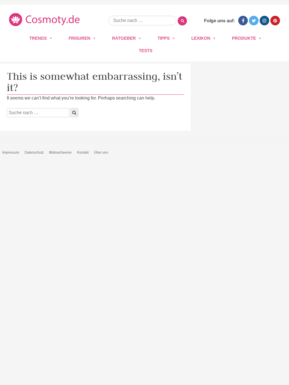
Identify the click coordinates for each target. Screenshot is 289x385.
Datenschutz (34, 152)
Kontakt (83, 152)
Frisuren (79, 38)
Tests (145, 50)
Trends (38, 38)
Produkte (244, 38)
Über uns (101, 152)
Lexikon (200, 38)
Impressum (10, 152)
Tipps (163, 38)
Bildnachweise (60, 152)
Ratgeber (124, 38)
